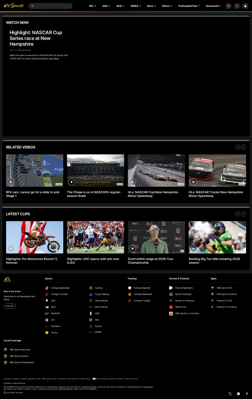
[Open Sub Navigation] (95, 6)
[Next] (243, 147)
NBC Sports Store (49, 379)
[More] (229, 6)
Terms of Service (131, 379)
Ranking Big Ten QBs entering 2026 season (214, 260)
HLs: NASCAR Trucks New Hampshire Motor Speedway (216, 194)
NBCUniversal (19, 383)
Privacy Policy (84, 379)
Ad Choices (72, 379)
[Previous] (237, 147)
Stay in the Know (12, 291)
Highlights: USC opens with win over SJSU (93, 260)
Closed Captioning (28, 379)
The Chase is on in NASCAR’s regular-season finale (94, 194)
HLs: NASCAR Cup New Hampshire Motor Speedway (153, 194)
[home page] (14, 6)
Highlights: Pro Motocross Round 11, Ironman (32, 260)
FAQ (38, 379)
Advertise (7, 379)
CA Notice (118, 379)
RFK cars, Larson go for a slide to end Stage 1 (32, 194)
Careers (16, 379)
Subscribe (10, 306)
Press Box (62, 379)
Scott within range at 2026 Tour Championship (151, 260)
